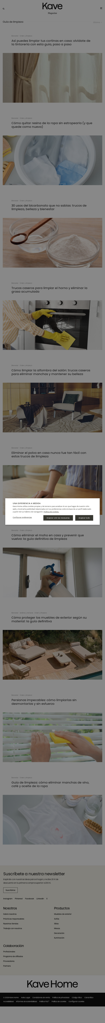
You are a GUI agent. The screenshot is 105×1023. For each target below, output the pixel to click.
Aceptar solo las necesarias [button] (58, 517)
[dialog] (52, 511)
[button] (22, 517)
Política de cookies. (51, 511)
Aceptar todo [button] (84, 517)
